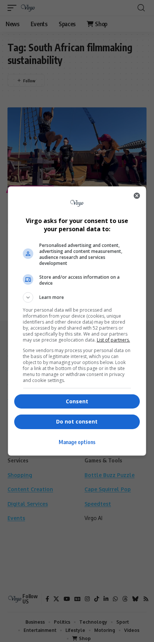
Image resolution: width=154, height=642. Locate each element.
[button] (77, 297)
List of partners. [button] (113, 340)
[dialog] (77, 321)
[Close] (136, 195)
